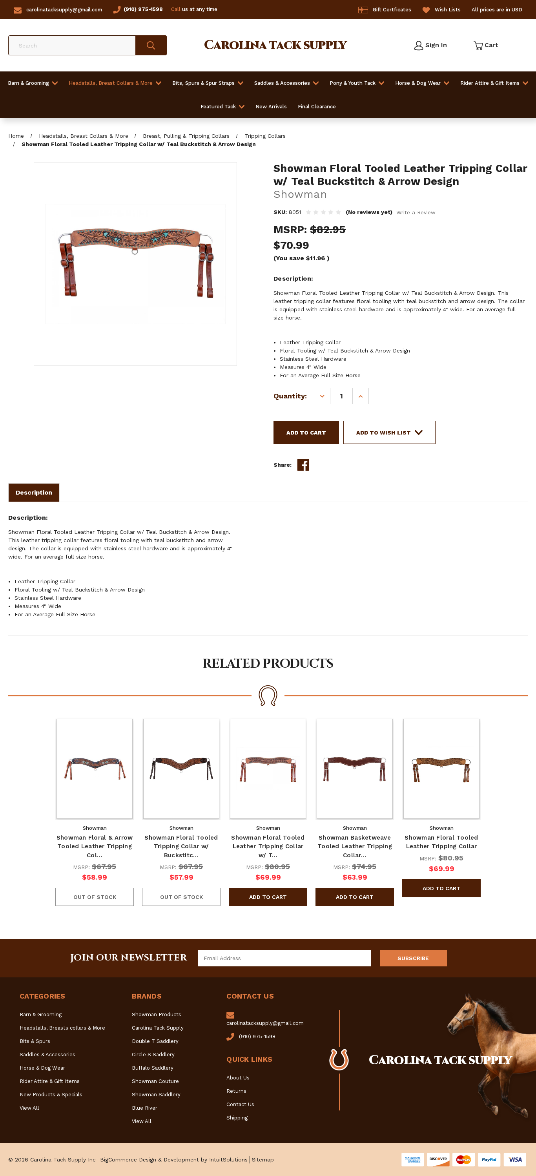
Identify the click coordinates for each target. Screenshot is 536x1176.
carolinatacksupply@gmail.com (64, 10)
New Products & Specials (51, 1094)
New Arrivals (271, 107)
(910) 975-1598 (143, 9)
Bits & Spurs (35, 1041)
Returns (236, 1091)
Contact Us (240, 1104)
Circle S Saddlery (153, 1054)
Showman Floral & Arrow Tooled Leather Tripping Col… (95, 846)
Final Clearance (317, 107)
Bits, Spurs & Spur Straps (203, 83)
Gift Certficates (392, 10)
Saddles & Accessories (282, 83)
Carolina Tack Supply (158, 1028)
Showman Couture (155, 1081)
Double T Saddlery (155, 1041)
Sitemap (263, 1159)
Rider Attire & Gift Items (490, 83)
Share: (282, 465)
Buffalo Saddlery (152, 1068)
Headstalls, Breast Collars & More (111, 83)
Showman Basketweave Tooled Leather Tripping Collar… (354, 846)
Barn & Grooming (28, 83)
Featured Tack (218, 107)
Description (34, 492)
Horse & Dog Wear (418, 83)
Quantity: (290, 396)
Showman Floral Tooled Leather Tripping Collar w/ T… (267, 846)
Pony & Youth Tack (353, 83)
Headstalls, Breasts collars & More (62, 1028)
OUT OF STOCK (94, 897)
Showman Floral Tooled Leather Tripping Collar (441, 842)
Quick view (94, 769)
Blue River (144, 1108)
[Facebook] (303, 465)
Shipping (237, 1118)
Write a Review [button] (416, 212)
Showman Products (156, 1014)
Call (175, 9)
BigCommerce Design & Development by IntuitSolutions (174, 1159)
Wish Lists (448, 10)
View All (29, 1108)
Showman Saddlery (156, 1094)
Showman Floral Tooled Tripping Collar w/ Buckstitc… (181, 846)
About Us (238, 1078)
